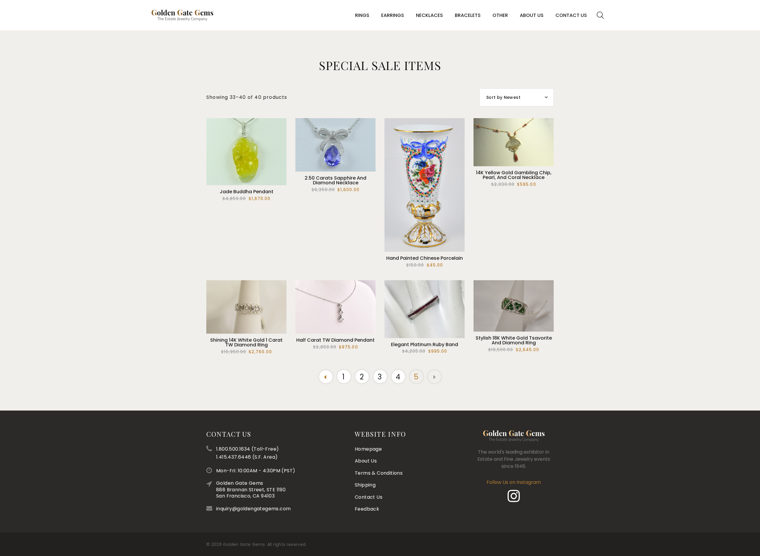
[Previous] (325, 376)
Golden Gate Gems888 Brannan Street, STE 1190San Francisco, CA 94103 (251, 489)
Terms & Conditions (379, 473)
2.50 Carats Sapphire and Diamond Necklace (335, 180)
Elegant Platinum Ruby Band (424, 344)
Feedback (367, 509)
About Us (532, 15)
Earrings (392, 15)
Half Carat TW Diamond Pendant (335, 340)
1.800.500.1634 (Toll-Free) (247, 449)
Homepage (368, 449)
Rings (362, 15)
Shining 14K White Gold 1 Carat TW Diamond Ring (246, 342)
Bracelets (468, 15)
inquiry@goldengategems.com (253, 508)
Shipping (365, 484)
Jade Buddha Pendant (246, 191)
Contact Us (571, 15)
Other (500, 15)
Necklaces (429, 15)
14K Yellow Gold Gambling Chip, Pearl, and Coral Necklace (514, 175)
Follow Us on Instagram (514, 482)
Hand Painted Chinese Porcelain (424, 258)
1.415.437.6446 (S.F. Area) (247, 457)
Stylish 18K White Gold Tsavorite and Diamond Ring (514, 340)
